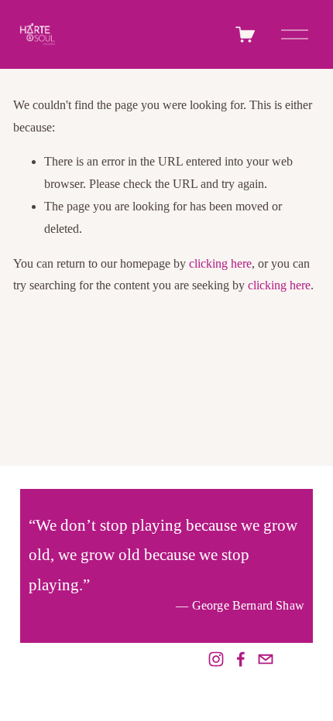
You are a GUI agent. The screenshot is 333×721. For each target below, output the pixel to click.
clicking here (220, 263)
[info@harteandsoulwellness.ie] (265, 659)
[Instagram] (216, 659)
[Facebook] (241, 659)
